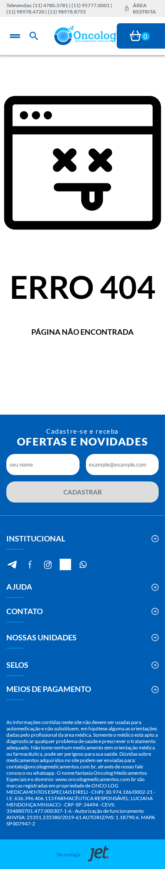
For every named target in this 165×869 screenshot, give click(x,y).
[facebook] (30, 564)
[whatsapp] (83, 564)
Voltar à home (82, 359)
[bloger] (12, 564)
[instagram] (47, 564)
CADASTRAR (82, 492)
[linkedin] (65, 564)
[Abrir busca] (34, 36)
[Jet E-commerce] (96, 854)
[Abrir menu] (14, 36)
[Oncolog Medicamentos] (85, 36)
